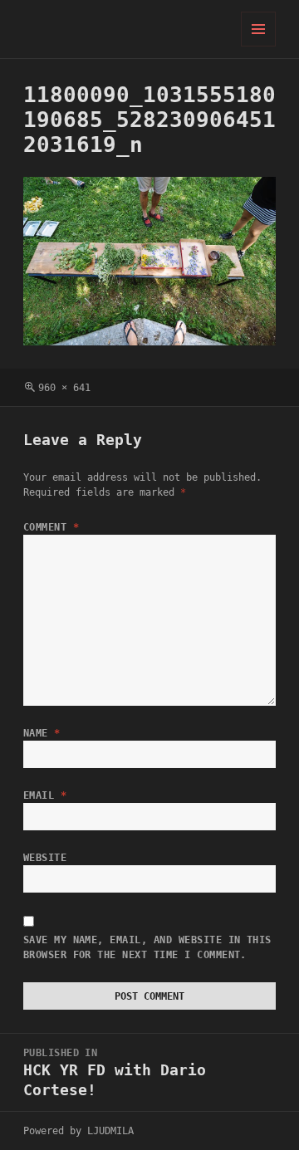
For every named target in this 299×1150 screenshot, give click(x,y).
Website (44, 858)
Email (44, 795)
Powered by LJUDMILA (78, 1131)
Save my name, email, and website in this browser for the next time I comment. (147, 947)
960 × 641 (64, 388)
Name (42, 733)
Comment (51, 527)
